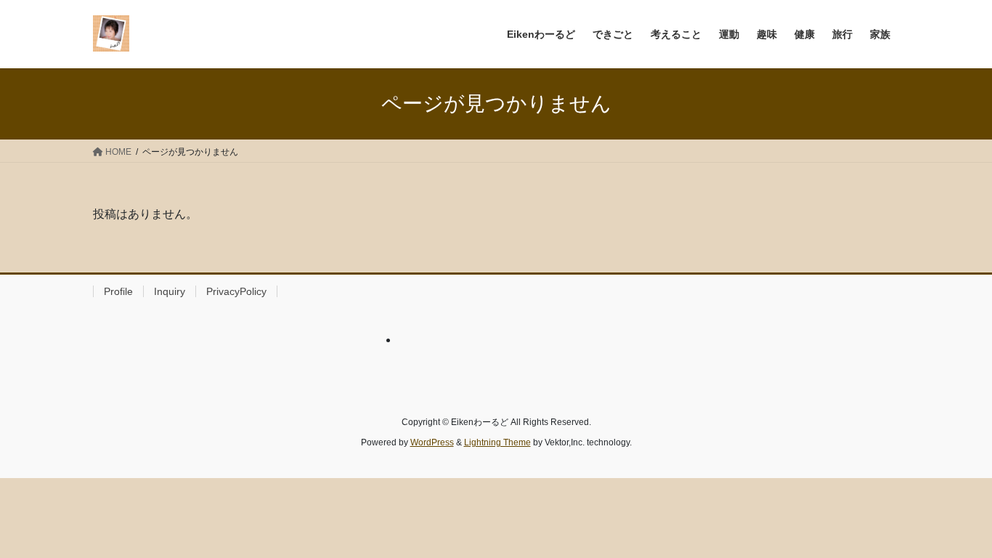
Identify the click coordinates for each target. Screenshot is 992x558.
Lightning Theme (497, 442)
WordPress (432, 442)
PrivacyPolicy (236, 291)
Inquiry (169, 291)
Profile (118, 291)
